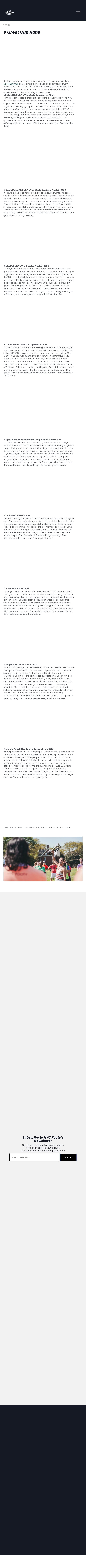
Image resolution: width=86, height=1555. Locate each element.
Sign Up (68, 1157)
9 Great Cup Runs (21, 32)
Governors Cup (10, 83)
